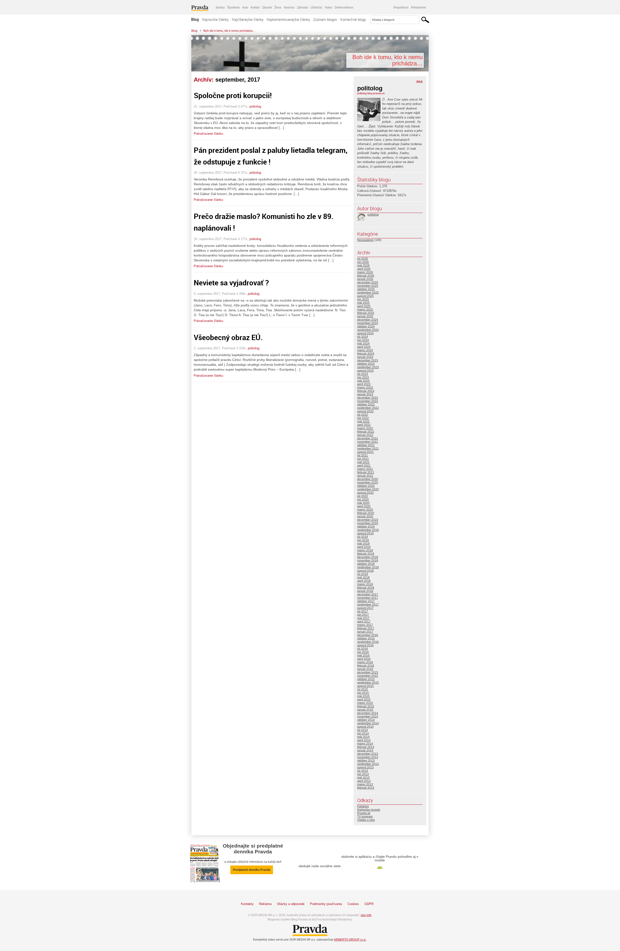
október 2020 (366, 486)
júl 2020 (362, 496)
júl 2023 (362, 374)
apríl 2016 (364, 659)
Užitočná (316, 7)
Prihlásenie (418, 7)
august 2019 (365, 533)
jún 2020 (363, 499)
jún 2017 (363, 614)
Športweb (233, 7)
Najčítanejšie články (248, 19)
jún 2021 (363, 458)
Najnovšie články (215, 19)
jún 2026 (363, 262)
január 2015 (365, 709)
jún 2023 (363, 377)
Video (328, 7)
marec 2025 (365, 309)
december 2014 (367, 713)
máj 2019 (363, 543)
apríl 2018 (364, 581)
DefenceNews (344, 7)
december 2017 (367, 594)
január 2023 (365, 394)
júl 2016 (362, 648)
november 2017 (367, 598)
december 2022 (367, 397)
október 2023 (366, 364)
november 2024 (367, 323)
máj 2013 (363, 777)
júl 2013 (362, 770)
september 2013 (368, 764)
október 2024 (366, 326)
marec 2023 (365, 387)
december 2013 (367, 754)
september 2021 (368, 448)
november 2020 (367, 482)
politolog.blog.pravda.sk (371, 93)
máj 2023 (363, 380)
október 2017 (366, 601)
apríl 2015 (364, 699)
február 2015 (365, 706)
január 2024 (365, 357)
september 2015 (368, 682)
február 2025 (365, 313)
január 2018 (365, 591)
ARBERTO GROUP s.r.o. (350, 939)
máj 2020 (363, 503)
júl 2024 (362, 336)
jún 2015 (363, 692)
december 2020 (367, 479)
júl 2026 (362, 258)
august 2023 (365, 370)
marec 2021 (365, 469)
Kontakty (247, 904)
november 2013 (367, 757)
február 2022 (365, 431)
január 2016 (365, 669)
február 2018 (365, 587)
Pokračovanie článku (208, 133)
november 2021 (367, 442)
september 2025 (368, 292)
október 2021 (366, 445)
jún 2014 (363, 733)
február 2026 (365, 275)
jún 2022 (363, 418)
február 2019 (365, 553)
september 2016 (368, 642)
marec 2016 (365, 662)
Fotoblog (363, 806)
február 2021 (365, 472)
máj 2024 (363, 343)
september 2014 (368, 723)
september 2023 (368, 367)
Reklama (265, 904)
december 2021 (367, 438)
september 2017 (368, 604)
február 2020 (365, 513)
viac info (366, 915)
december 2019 (367, 520)
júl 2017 (362, 611)
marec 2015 (365, 703)
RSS (420, 82)
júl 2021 (362, 455)
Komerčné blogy (353, 19)
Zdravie (267, 7)
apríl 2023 (364, 384)
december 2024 (367, 319)
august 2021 (365, 452)
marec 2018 (365, 584)
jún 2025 (363, 299)
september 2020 (368, 489)
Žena (277, 7)
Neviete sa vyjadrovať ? (231, 283)
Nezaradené (365, 240)
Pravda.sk (363, 813)
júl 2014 (362, 730)
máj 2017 (363, 618)
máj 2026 (363, 265)
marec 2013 (365, 784)
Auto (245, 7)
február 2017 (365, 628)
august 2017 (365, 608)
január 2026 (365, 279)
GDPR (368, 904)
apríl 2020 (364, 506)
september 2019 (368, 530)
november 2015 (367, 676)
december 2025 (367, 282)
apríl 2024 (364, 347)
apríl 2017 (364, 621)
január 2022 (365, 435)
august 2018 (365, 570)
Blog (195, 19)
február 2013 (365, 787)
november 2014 (367, 716)
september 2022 (368, 408)
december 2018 (367, 557)
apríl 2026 (364, 269)
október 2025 (366, 289)
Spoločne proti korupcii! (233, 95)
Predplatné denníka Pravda (251, 870)
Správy (220, 7)
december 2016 (367, 635)
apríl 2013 (364, 781)
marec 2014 (365, 743)
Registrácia (401, 7)
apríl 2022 (364, 425)
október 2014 (366, 720)
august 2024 (365, 333)
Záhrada (302, 7)
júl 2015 (362, 689)
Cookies (353, 904)
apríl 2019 (364, 547)
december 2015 (367, 672)
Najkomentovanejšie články (288, 19)
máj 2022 (363, 421)
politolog (255, 106)
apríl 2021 (364, 465)
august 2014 (365, 726)
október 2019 (366, 526)
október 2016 (366, 638)
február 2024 (365, 353)
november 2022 (367, 401)
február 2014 (365, 747)
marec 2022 (365, 428)
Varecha (289, 7)
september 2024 (368, 330)
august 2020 (365, 492)
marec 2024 (365, 350)
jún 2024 (363, 340)
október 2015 (366, 679)
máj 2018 (363, 577)
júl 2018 (362, 574)
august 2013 (365, 767)
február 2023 (365, 391)
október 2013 (366, 760)
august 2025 (365, 296)
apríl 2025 (364, 306)
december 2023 (367, 360)
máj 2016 (363, 655)
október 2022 (366, 404)
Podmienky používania (326, 904)
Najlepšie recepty (368, 809)
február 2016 (365, 665)
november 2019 (367, 523)
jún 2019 (363, 540)
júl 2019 (362, 536)
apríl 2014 (364, 740)
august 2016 (365, 645)
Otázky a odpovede (290, 904)
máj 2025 (363, 302)
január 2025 (365, 316)
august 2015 (365, 686)
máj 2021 (363, 462)
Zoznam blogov (325, 19)
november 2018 (367, 560)
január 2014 (365, 750)
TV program (365, 816)
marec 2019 (365, 550)
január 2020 (365, 516)
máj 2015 (363, 696)
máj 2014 (363, 737)
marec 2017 (365, 625)
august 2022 (365, 411)
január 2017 (365, 631)
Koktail (255, 7)
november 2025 (367, 286)
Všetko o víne (366, 820)
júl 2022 (362, 414)
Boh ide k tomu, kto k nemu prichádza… (229, 30)
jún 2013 (363, 774)
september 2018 (368, 567)
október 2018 (366, 564)
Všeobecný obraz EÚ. (228, 337)
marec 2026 (365, 272)
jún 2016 (363, 652)
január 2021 (365, 475)
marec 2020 (365, 509)
